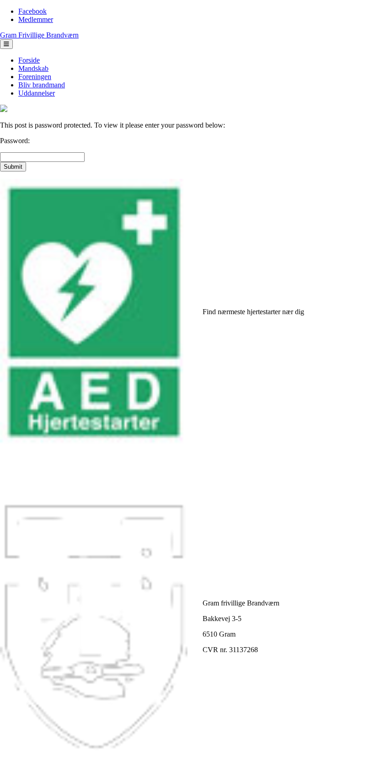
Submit (13, 166)
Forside (29, 60)
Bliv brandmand (41, 85)
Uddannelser (36, 93)
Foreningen (34, 76)
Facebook (32, 11)
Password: (15, 141)
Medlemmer (35, 19)
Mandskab (33, 68)
